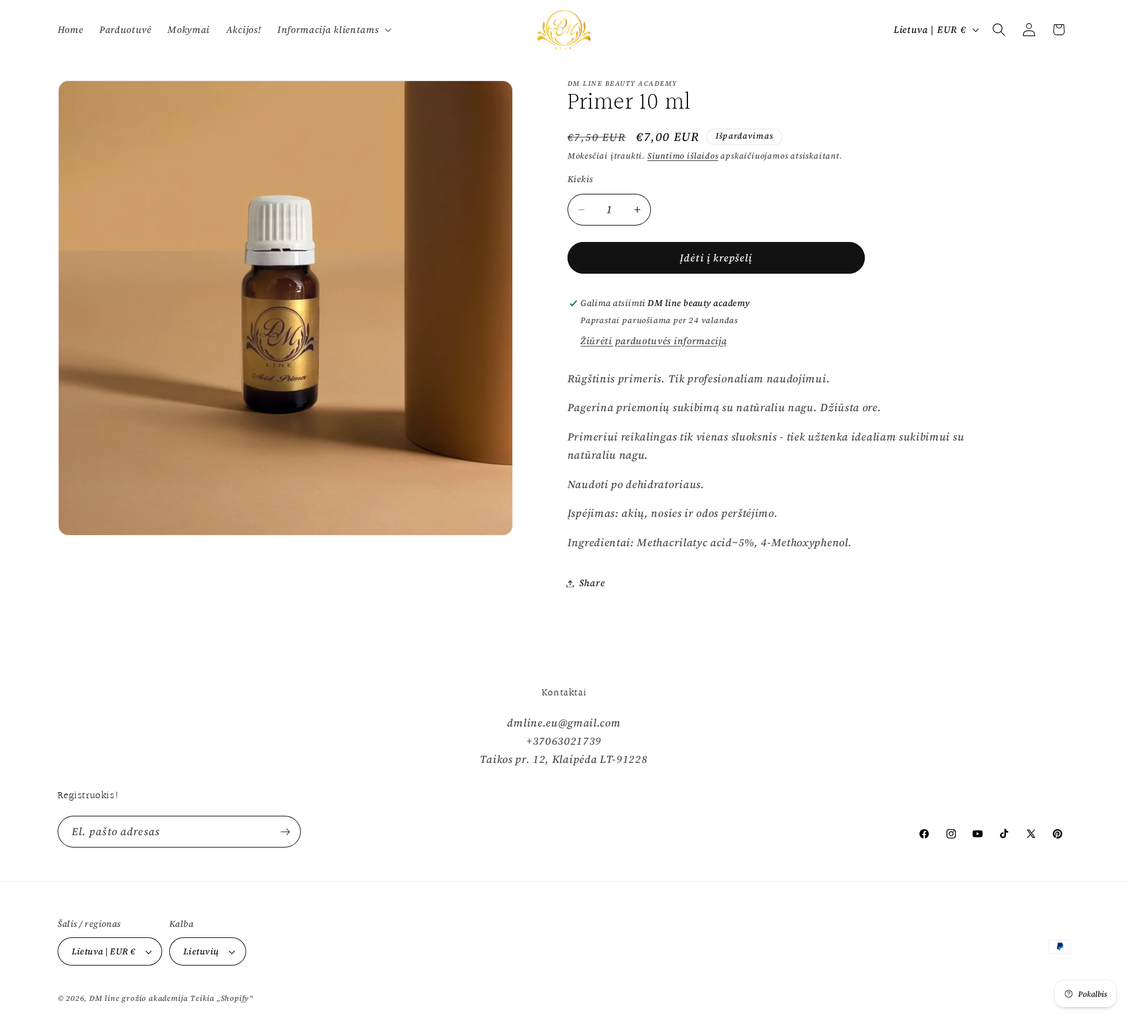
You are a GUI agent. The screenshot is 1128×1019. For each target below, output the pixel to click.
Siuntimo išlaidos (683, 156)
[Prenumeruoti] (285, 832)
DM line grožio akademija (138, 998)
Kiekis (580, 179)
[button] (333, 29)
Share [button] (592, 583)
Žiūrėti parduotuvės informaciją (653, 340)
